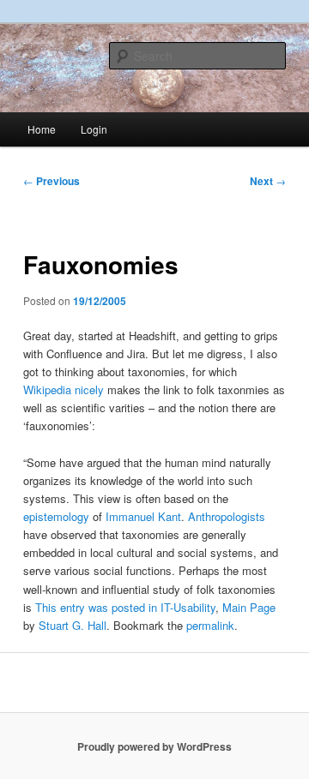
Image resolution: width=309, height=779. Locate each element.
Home (41, 129)
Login (94, 129)
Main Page (249, 607)
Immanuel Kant (143, 516)
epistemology (56, 516)
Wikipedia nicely (63, 389)
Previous (51, 181)
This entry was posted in (98, 607)
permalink (210, 625)
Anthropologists (226, 516)
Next (268, 181)
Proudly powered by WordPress (154, 746)
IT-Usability (188, 607)
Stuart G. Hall (72, 625)
